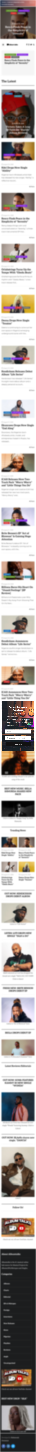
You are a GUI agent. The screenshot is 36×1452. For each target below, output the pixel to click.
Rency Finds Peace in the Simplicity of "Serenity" (17, 61)
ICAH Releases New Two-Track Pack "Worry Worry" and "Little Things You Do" (17, 482)
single (7, 157)
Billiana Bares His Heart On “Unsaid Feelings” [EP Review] (17, 590)
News (13, 13)
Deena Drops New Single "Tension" (26, 879)
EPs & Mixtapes (11, 10)
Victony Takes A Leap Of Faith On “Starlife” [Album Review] (18, 129)
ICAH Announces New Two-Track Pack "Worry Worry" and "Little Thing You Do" (17, 695)
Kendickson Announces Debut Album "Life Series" (16, 643)
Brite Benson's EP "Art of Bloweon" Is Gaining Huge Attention (16, 536)
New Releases (24, 10)
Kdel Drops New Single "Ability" (8, 854)
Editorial (17, 93)
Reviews (18, 96)
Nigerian (21, 13)
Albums (9, 93)
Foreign (7, 412)
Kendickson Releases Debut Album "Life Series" (17, 373)
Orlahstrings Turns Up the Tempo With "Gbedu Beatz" (18, 30)
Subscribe (18, 744)
